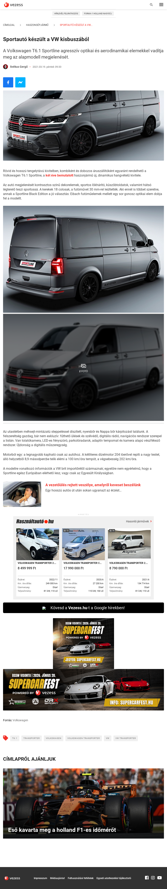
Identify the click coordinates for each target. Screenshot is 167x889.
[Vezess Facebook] (147, 869)
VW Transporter (125, 738)
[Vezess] (17, 5)
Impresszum (40, 878)
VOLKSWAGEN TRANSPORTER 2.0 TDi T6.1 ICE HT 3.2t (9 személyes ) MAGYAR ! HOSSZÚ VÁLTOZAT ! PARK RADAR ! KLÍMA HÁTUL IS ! (37, 563)
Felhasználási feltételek (80, 878)
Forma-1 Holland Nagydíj (98, 13)
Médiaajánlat (57, 878)
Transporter (31, 738)
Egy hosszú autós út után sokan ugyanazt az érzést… (83, 490)
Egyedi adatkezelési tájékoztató (114, 878)
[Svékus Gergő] (5, 66)
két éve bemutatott (59, 175)
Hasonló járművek (137, 521)
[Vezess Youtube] (159, 869)
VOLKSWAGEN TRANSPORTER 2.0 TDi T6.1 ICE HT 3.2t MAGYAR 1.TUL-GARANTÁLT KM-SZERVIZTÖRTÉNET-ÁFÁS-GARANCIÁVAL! (129, 563)
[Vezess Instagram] (153, 869)
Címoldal (9, 25)
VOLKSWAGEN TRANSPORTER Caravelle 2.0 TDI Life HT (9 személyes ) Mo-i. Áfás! (83, 563)
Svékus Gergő (19, 66)
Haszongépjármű (37, 25)
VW (107, 738)
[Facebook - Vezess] (8, 82)
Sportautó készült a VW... (75, 25)
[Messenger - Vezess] (20, 82)
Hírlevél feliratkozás (66, 13)
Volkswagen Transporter (83, 738)
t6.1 (14, 738)
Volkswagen (53, 738)
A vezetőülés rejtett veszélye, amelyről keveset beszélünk (93, 485)
